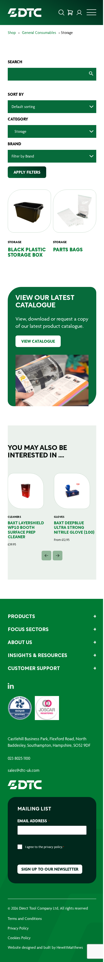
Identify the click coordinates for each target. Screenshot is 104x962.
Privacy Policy (18, 928)
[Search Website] (61, 12)
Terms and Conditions (25, 918)
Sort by (16, 94)
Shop (12, 32)
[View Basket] (70, 12)
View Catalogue (38, 341)
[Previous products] (46, 555)
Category (18, 119)
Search (15, 62)
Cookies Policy (19, 938)
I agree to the (44, 847)
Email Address (33, 820)
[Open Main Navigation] (91, 13)
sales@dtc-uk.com (23, 770)
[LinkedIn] (11, 686)
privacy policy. (53, 847)
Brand (14, 144)
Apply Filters (27, 172)
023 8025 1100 (19, 758)
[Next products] (57, 555)
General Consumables (39, 32)
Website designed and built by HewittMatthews (45, 947)
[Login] (79, 12)
